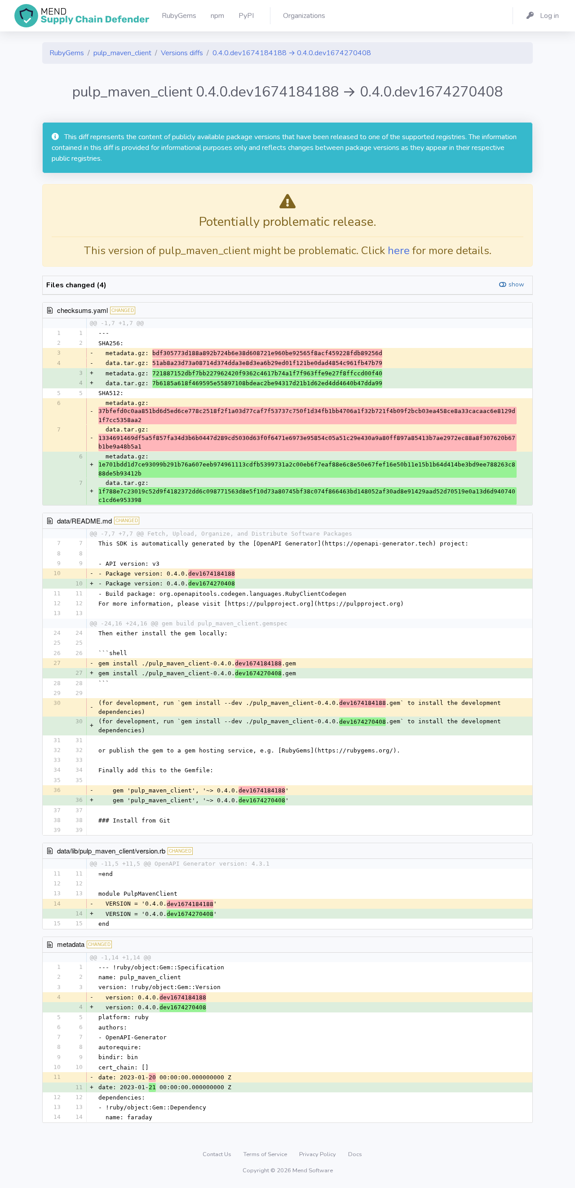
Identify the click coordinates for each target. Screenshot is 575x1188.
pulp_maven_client (122, 53)
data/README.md (84, 520)
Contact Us (218, 1154)
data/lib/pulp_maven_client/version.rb (111, 850)
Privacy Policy (318, 1154)
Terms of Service (265, 1154)
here (399, 250)
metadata (70, 944)
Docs (355, 1154)
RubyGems (66, 53)
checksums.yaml (82, 310)
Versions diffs (182, 53)
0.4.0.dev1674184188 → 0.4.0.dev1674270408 (291, 53)
